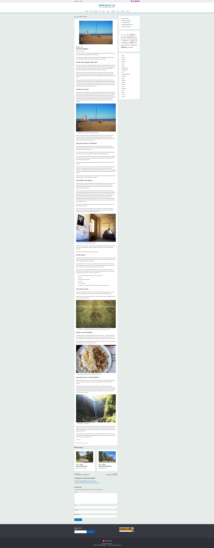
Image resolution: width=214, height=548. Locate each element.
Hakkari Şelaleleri (125, 18)
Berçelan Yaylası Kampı (126, 20)
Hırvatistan (135, 39)
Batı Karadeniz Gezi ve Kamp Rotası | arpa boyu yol (89, 482)
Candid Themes (118, 545)
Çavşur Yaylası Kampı (81, 466)
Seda (84, 51)
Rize (123, 43)
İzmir (131, 47)
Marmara (123, 84)
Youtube (135, 1)
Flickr (133, 1)
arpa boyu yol (107, 5)
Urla (134, 43)
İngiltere (133, 45)
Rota (99, 11)
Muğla (132, 42)
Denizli (132, 37)
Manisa (122, 42)
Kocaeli (129, 40)
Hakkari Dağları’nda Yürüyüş (127, 24)
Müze (82, 46)
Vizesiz (123, 96)
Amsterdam (127, 34)
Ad (75, 505)
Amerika (113, 11)
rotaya (102, 428)
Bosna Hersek (131, 36)
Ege (122, 72)
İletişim (80, 1)
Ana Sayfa (76, 1)
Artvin (135, 34)
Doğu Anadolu (124, 70)
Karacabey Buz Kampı (126, 26)
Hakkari (128, 39)
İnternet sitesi (77, 514)
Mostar (128, 42)
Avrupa (122, 11)
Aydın (122, 36)
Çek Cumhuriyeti (127, 45)
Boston (135, 36)
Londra (136, 40)
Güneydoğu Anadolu (126, 74)
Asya (118, 11)
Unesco (123, 94)
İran (136, 45)
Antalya (131, 34)
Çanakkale (122, 45)
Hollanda (131, 39)
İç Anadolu (124, 76)
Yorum (75, 492)
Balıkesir (124, 36)
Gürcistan (124, 39)
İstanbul (124, 47)
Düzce (136, 37)
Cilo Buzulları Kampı (126, 22)
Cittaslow (129, 37)
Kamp (91, 11)
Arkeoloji (95, 11)
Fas (121, 39)
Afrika (108, 11)
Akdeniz (123, 57)
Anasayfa (87, 11)
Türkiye (103, 11)
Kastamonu (125, 40)
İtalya (128, 47)
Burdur (122, 37)
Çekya (130, 45)
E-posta (76, 509)
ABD (121, 34)
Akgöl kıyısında (88, 57)
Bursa (125, 37)
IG (139, 1)
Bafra (83, 436)
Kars (121, 40)
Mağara (123, 82)
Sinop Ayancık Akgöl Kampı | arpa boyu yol (87, 480)
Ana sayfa (76, 16)
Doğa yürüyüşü (125, 68)
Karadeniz (78, 46)
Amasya (124, 34)
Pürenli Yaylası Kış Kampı (105, 466)
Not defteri (124, 88)
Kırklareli (132, 40)
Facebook (137, 1)
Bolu (127, 36)
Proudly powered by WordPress (99, 545)
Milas (125, 42)
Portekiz (135, 42)
